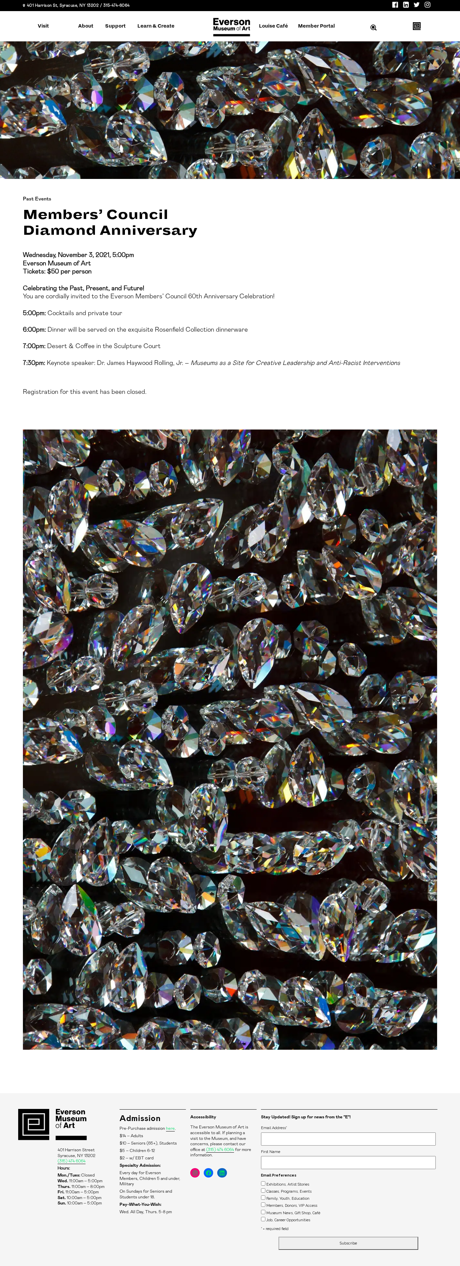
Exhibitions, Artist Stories (287, 1184)
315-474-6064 (116, 5)
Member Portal (316, 26)
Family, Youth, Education (287, 1198)
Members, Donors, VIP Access (291, 1205)
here (170, 1128)
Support (115, 26)
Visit (43, 26)
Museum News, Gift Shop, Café (293, 1213)
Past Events (37, 198)
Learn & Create (155, 26)
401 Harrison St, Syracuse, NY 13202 (63, 5)
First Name (270, 1152)
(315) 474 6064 (72, 1161)
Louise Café (273, 26)
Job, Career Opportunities (288, 1220)
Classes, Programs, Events (288, 1191)
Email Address (274, 1128)
